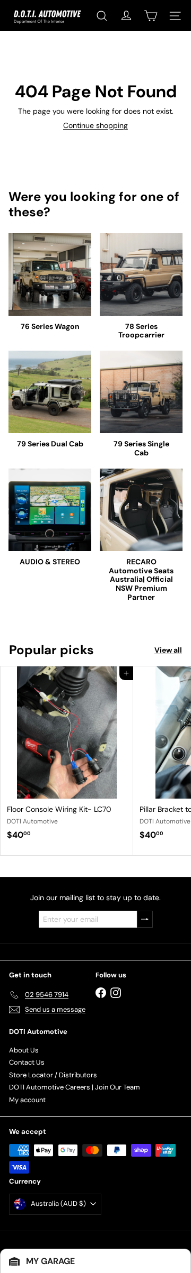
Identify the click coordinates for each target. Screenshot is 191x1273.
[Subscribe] (145, 919)
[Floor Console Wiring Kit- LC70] (67, 756)
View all (168, 650)
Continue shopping (95, 125)
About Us (24, 1050)
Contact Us (27, 1062)
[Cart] (150, 16)
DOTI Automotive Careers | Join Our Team (74, 1087)
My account (27, 1099)
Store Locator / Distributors (53, 1074)
